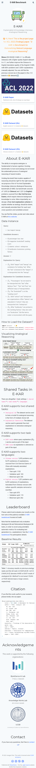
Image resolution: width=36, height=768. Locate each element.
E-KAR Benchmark (18, 2)
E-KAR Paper (8, 97)
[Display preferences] (33, 2)
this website (12, 217)
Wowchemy (13, 765)
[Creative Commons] (18, 761)
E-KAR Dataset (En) (11, 123)
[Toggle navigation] (2, 2)
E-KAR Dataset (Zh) (11, 149)
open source (26, 765)
